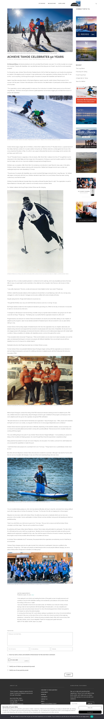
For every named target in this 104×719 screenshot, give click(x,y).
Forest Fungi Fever (81, 75)
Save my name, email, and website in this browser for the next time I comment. (32, 654)
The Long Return (80, 68)
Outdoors (25, 59)
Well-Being (38, 59)
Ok (92, 716)
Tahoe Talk (32, 59)
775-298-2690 (13, 702)
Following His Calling (81, 71)
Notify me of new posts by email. (19, 670)
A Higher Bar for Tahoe (82, 78)
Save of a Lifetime (80, 81)
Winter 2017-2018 (47, 59)
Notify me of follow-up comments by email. (22, 666)
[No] (102, 716)
